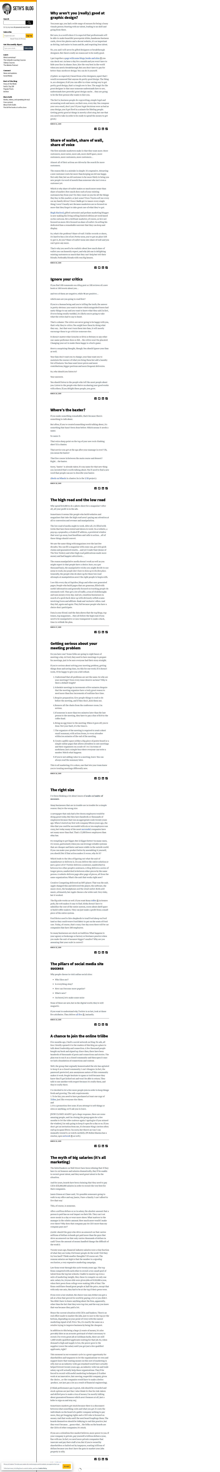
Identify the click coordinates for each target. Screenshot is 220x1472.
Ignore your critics (66, 279)
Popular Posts (8, 89)
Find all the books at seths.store (14, 107)
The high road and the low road (77, 499)
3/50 (87, 478)
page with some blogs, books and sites (82, 58)
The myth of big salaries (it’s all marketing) (78, 1159)
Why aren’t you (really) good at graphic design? (77, 15)
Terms (17, 39)
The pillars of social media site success (76, 966)
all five (79, 1014)
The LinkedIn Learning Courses (14, 60)
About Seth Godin (9, 105)
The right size (62, 789)
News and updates (10, 73)
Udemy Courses (9, 63)
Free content (8, 102)
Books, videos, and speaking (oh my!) (16, 99)
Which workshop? (9, 57)
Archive (6, 91)
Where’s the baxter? (67, 409)
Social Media (7, 76)
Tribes (53, 1099)
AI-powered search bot (22, 27)
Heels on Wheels (59, 478)
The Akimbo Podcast (10, 65)
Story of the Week (9, 84)
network (66, 1136)
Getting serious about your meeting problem (73, 645)
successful (86, 829)
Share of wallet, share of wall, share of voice (76, 142)
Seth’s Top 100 (8, 86)
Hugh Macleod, (57, 212)
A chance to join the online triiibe (79, 1036)
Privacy (23, 39)
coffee (93, 900)
